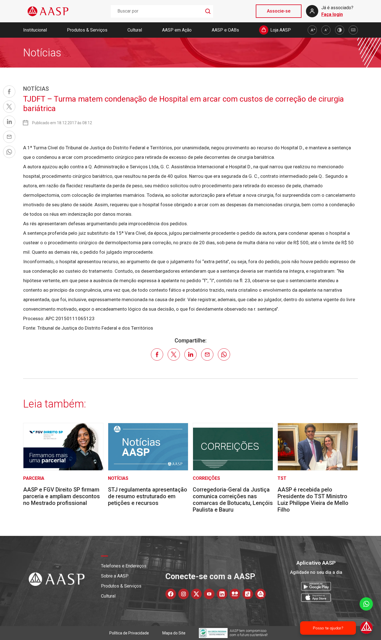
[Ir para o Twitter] (196, 594)
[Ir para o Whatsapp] (260, 594)
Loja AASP (280, 30)
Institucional (35, 30)
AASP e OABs (225, 30)
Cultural (134, 30)
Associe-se (278, 11)
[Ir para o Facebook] (171, 594)
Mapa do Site (173, 633)
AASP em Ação (177, 30)
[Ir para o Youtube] (209, 594)
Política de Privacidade (129, 633)
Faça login (332, 14)
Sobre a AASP (115, 576)
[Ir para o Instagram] (183, 594)
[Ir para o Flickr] (235, 594)
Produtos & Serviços (87, 30)
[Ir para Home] (48, 11)
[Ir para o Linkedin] (222, 594)
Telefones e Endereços (123, 566)
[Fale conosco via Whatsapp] (366, 616)
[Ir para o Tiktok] (248, 594)
